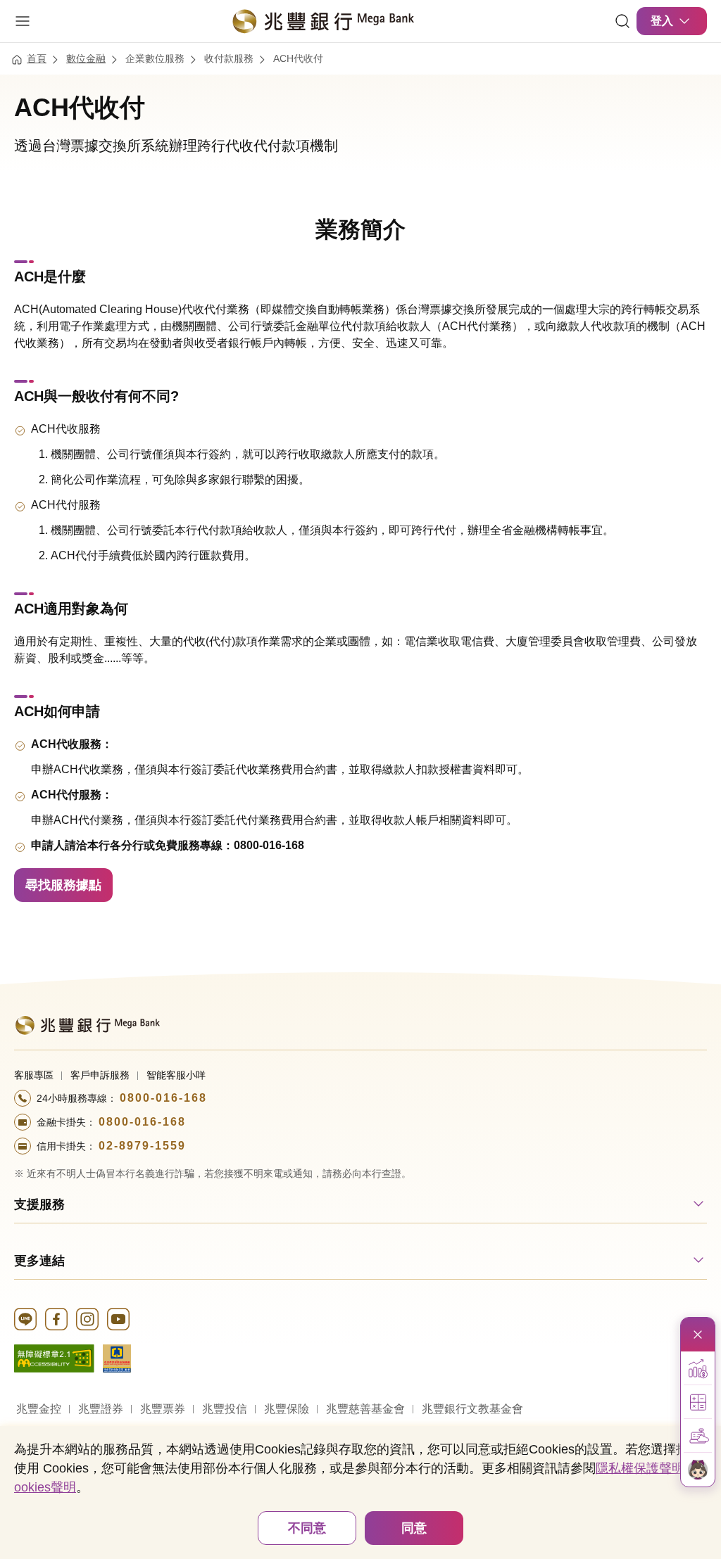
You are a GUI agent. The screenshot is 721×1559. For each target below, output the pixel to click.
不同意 (307, 1528)
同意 (414, 1528)
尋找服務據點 (63, 885)
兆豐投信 (224, 1409)
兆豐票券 (162, 1409)
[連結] (622, 21)
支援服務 (39, 1204)
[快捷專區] (698, 1334)
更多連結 (39, 1261)
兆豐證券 (100, 1409)
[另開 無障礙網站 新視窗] (54, 1357)
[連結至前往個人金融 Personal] (87, 1024)
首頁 (36, 58)
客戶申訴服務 (100, 1075)
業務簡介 (360, 229)
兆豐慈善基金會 (365, 1409)
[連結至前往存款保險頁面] (117, 1357)
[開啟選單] (22, 21)
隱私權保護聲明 (640, 1468)
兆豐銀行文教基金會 (472, 1409)
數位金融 (86, 58)
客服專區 (34, 1075)
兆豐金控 (38, 1409)
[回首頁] (322, 21)
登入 (662, 21)
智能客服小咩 (176, 1075)
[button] (698, 1368)
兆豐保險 (286, 1409)
